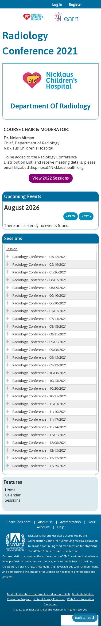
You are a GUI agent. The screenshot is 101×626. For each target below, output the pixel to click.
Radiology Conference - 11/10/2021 (39, 411)
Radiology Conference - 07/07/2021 (39, 311)
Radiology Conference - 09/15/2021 (39, 357)
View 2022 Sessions (50, 178)
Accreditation (70, 522)
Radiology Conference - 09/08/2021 (39, 349)
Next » (86, 216)
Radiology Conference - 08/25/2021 (39, 334)
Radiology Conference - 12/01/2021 (39, 435)
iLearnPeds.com (18, 522)
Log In (57, 4)
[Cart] (87, 7)
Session (11, 249)
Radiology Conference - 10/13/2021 (39, 380)
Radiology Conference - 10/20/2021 (39, 388)
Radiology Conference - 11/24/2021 (39, 427)
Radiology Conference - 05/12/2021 (39, 256)
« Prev (70, 216)
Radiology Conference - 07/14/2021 (39, 318)
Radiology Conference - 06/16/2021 (39, 295)
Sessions (12, 500)
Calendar (13, 495)
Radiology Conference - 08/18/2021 (39, 326)
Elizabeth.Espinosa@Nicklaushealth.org (49, 167)
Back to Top (83, 617)
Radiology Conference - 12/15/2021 (39, 450)
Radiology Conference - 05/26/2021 (39, 272)
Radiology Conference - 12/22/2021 (39, 458)
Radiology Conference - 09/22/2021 (39, 365)
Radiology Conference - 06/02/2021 (39, 280)
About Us (45, 522)
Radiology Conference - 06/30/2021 (39, 303)
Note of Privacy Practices (49, 599)
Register (75, 4)
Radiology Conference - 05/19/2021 (39, 264)
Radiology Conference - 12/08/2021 (39, 442)
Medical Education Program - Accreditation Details (38, 594)
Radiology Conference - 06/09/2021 (39, 287)
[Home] (50, 15)
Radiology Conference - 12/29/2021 (39, 466)
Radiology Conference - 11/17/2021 (39, 419)
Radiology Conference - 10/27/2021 (39, 396)
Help (60, 527)
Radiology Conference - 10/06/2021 (39, 373)
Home (10, 489)
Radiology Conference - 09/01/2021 (39, 342)
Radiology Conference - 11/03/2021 (39, 404)
